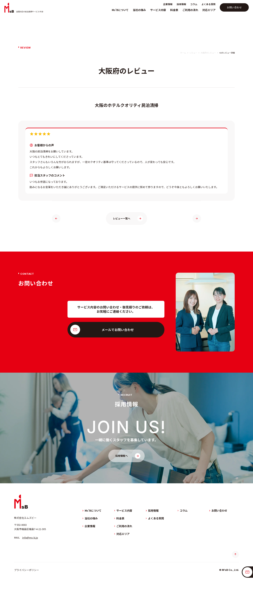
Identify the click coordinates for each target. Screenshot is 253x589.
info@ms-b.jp (30, 537)
